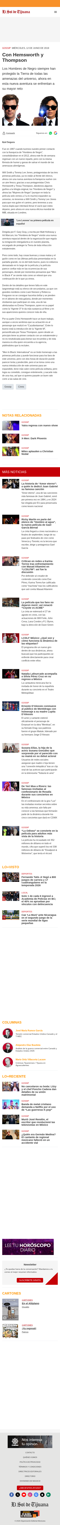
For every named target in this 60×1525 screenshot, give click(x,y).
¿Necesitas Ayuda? (30, 1488)
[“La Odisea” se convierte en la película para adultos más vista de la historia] (10, 842)
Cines (21, 387)
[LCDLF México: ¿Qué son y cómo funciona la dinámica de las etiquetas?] (10, 649)
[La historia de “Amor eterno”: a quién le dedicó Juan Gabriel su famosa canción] (10, 495)
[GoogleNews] (36, 1494)
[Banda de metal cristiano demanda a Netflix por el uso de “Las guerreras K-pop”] (10, 1105)
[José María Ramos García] (7, 1033)
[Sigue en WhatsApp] (50, 133)
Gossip (7, 387)
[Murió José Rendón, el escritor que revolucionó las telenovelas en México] (10, 1120)
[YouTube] (24, 1494)
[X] (17, 1494)
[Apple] (42, 1494)
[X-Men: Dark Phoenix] (10, 438)
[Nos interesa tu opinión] (30, 1442)
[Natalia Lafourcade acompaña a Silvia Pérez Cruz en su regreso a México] (10, 683)
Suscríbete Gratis (30, 1280)
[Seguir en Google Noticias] (55, 133)
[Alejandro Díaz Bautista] (7, 1047)
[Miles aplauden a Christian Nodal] (10, 451)
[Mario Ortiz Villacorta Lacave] (7, 1062)
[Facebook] (11, 1494)
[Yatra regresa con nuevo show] (10, 425)
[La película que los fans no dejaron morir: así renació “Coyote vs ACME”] (10, 614)
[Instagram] (30, 1494)
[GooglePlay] (48, 1494)
